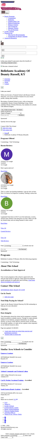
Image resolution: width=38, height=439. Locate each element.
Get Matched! (22, 249)
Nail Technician (12, 26)
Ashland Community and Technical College (14, 371)
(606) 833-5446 (7, 128)
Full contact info (7, 130)
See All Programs (13, 30)
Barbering (11, 20)
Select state (28, 435)
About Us (7, 404)
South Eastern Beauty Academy (11, 389)
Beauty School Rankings (11, 409)
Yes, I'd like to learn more (8, 109)
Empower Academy (7, 353)
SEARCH (21, 115)
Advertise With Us (9, 412)
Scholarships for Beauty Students (17, 36)
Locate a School (9, 31)
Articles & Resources (10, 38)
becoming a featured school (8, 63)
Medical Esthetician (14, 23)
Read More (4, 171)
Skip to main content (8, 2)
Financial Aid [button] (8, 33)
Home (6, 133)
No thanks (19, 109)
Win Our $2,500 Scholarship (16, 35)
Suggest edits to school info (12, 334)
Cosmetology (12, 18)
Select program (5, 435)
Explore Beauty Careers (11, 407)
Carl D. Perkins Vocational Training (12, 380)
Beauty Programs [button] (9, 16)
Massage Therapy (13, 28)
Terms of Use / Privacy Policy (13, 414)
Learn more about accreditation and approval (18, 281)
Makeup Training (13, 25)
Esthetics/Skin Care (13, 21)
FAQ (5, 402)
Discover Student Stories (11, 411)
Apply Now (4, 309)
